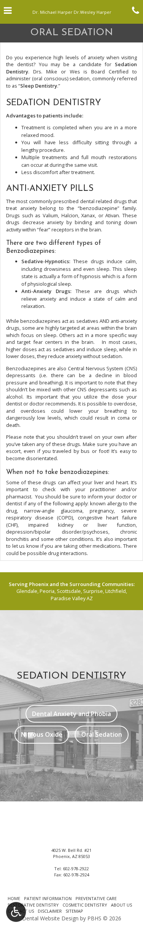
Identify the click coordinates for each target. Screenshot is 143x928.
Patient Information (48, 898)
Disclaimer (50, 911)
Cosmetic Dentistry (85, 905)
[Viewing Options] (16, 912)
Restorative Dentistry (33, 905)
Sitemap (74, 911)
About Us (121, 905)
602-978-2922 (76, 868)
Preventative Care (96, 898)
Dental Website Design (50, 918)
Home (14, 898)
